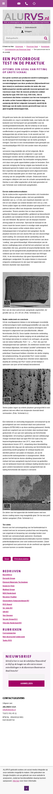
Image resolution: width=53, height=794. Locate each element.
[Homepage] (26, 18)
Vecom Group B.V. (10, 619)
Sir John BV (8, 608)
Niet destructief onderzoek (14, 637)
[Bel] (26, 3)
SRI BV (6, 612)
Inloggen (28, 31)
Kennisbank (45, 46)
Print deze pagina (21, 559)
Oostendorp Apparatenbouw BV (16, 601)
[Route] (34, 3)
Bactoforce (7, 575)
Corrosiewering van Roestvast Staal (17, 49)
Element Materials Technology (15, 582)
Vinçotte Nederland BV (12, 623)
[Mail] (18, 3)
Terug (6, 559)
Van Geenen (8, 615)
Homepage (19, 46)
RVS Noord (7, 604)
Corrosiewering (9, 633)
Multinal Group (9, 590)
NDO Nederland (9, 593)
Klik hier (16, 781)
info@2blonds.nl (9, 710)
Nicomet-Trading (9, 597)
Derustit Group (9, 578)
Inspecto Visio (8, 586)
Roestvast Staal (32, 46)
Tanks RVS (7, 640)
